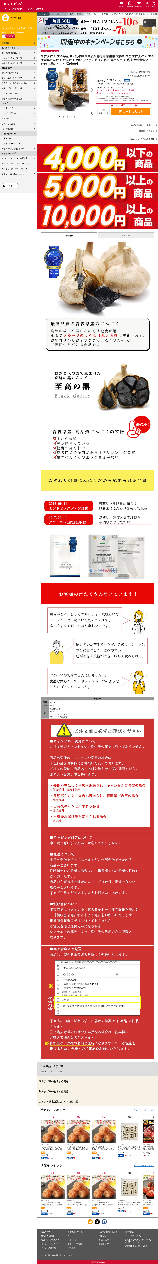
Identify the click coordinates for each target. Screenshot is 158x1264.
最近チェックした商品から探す (15, 83)
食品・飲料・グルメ (59, 14)
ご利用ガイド (7, 108)
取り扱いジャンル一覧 (50, 1244)
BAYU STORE (56, 1071)
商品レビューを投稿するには (142, 139)
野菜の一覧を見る (146, 131)
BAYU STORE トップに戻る (142, 125)
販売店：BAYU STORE (140, 72)
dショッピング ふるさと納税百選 (15, 163)
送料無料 (44, 1071)
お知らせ (5, 119)
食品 (71, 14)
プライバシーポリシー (11, 144)
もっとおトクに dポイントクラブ (15, 169)
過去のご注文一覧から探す (13, 88)
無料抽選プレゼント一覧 (12, 63)
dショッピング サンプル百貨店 (14, 158)
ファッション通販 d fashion (13, 174)
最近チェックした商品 (50, 1240)
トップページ (43, 14)
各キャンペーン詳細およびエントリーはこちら (116, 93)
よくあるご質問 (8, 124)
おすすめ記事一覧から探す (13, 99)
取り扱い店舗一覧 (48, 1248)
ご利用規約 (6, 138)
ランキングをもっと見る (144, 1110)
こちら (69, 1255)
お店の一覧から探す (10, 73)
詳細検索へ (6, 43)
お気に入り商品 (47, 1236)
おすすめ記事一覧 (75, 1232)
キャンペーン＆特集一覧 (12, 58)
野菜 (88, 14)
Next (152, 1129)
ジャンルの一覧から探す (12, 78)
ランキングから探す (10, 93)
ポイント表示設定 (75, 1244)
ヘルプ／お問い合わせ (11, 113)
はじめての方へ (8, 129)
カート (70, 1236)
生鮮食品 (80, 14)
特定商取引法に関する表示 (13, 149)
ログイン (10, 186)
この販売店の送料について (139, 76)
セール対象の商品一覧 (11, 53)
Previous (43, 1129)
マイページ (72, 1240)
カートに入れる (130, 111)
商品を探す (45, 1232)
